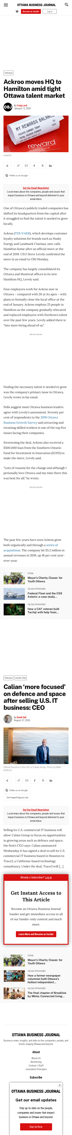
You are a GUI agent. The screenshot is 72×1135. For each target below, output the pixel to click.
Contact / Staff (36, 1065)
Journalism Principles (36, 1069)
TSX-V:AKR (22, 233)
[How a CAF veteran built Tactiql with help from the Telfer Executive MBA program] (14, 609)
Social (31, 573)
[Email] (26, 165)
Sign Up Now (36, 1126)
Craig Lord (22, 105)
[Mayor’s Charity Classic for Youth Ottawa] (14, 578)
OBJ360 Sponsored (37, 589)
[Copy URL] (18, 165)
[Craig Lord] (8, 107)
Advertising (36, 1061)
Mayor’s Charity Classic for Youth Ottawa (45, 579)
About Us (36, 1058)
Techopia (8, 73)
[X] (42, 165)
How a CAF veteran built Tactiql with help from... (43, 610)
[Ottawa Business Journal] (36, 5)
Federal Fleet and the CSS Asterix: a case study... (45, 595)
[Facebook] (34, 165)
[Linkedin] (50, 165)
